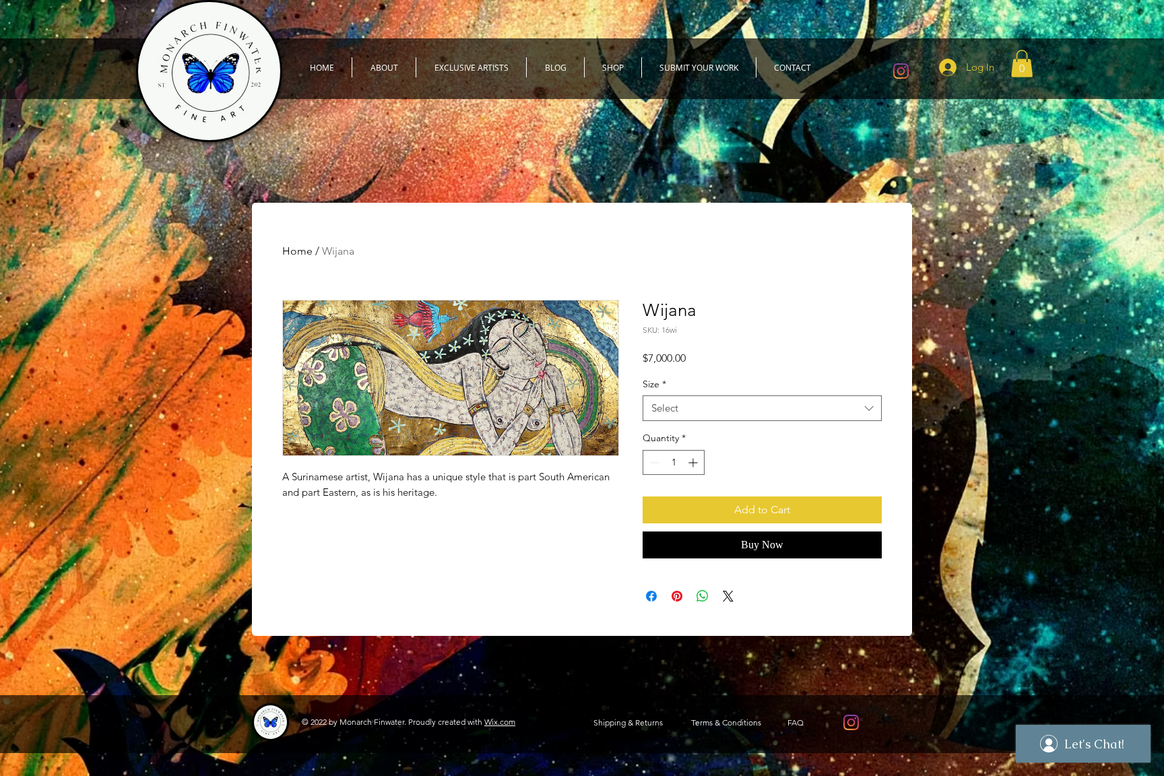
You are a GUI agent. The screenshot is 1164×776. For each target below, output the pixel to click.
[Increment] (694, 462)
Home (297, 251)
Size (654, 384)
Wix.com (499, 722)
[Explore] (590, 151)
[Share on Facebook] (651, 596)
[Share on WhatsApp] (702, 596)
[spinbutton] (673, 462)
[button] (1021, 63)
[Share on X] (728, 596)
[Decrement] (653, 462)
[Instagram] (901, 71)
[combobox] (762, 408)
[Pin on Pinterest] (677, 596)
